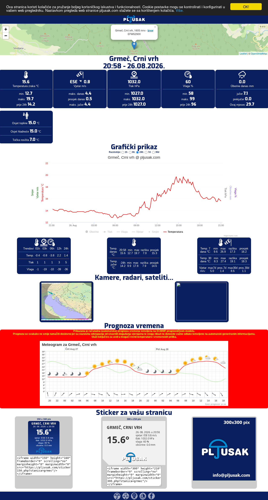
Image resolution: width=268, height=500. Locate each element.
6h (133, 152)
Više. (180, 10)
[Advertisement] (32, 69)
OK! (246, 6)
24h (141, 152)
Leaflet (243, 53)
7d (149, 152)
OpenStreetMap (259, 53)
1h (126, 152)
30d (157, 152)
